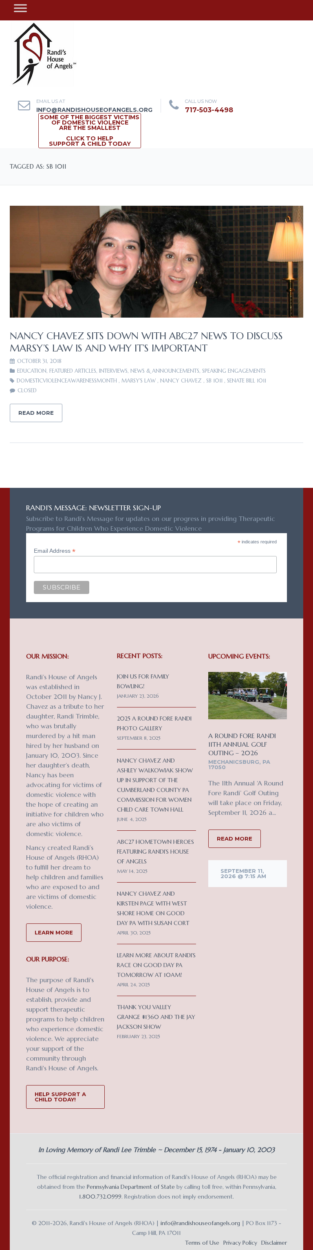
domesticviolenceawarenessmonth (67, 380)
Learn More (54, 932)
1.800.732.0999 (100, 1196)
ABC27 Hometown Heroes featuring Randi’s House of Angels (155, 851)
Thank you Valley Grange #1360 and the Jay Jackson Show (156, 1016)
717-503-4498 (209, 110)
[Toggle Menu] (20, 8)
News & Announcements (164, 370)
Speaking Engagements (234, 370)
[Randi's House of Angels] (43, 53)
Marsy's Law (138, 380)
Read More (36, 412)
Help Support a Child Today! (60, 1097)
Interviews (113, 370)
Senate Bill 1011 (246, 380)
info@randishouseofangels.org (94, 109)
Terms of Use (202, 1242)
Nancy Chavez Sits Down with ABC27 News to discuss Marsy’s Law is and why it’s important (146, 342)
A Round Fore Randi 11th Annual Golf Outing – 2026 (242, 744)
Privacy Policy (240, 1242)
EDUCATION (31, 370)
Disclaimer (274, 1242)
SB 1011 (214, 380)
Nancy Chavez (181, 380)
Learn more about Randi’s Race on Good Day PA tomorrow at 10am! (156, 965)
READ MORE (234, 838)
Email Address (54, 551)
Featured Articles (72, 370)
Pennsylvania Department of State (131, 1186)
